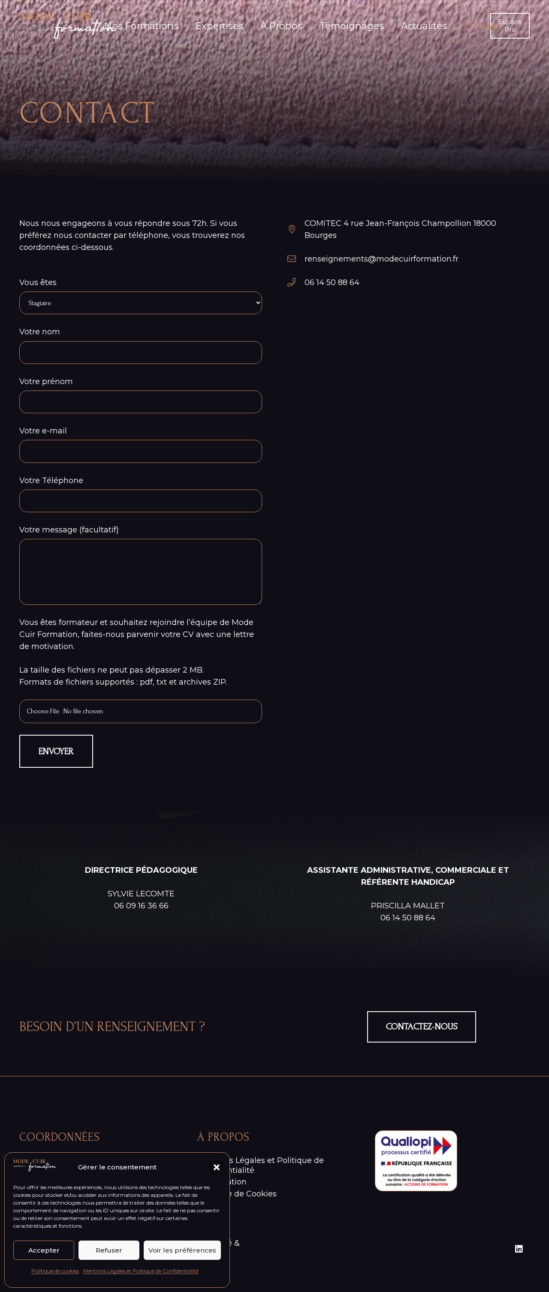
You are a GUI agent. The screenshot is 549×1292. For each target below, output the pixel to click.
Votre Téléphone (51, 480)
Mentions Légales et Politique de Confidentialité (141, 1271)
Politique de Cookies (237, 1194)
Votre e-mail (43, 431)
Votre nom (39, 332)
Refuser (109, 1250)
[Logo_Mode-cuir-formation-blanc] (68, 25)
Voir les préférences (182, 1250)
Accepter (44, 1250)
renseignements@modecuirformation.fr (382, 259)
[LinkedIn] (519, 1249)
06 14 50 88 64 (332, 282)
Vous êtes (38, 282)
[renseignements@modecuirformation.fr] (296, 259)
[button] (216, 1167)
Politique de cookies (55, 1271)
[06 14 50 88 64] (296, 282)
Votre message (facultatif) (69, 530)
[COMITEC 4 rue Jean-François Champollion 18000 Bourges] (296, 229)
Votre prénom (46, 381)
